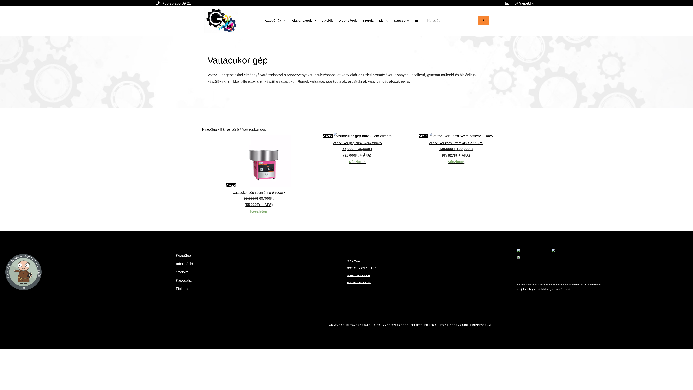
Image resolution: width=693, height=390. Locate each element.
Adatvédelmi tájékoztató (350, 325)
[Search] (483, 20)
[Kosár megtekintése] (416, 20)
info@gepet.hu (522, 3)
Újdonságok (347, 20)
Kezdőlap (209, 129)
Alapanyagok (302, 20)
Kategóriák (272, 20)
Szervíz (368, 20)
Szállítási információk (450, 325)
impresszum (481, 325)
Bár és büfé (229, 129)
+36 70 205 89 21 (176, 3)
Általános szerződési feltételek (401, 325)
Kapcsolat (401, 20)
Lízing (383, 20)
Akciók (327, 20)
